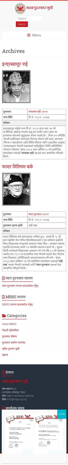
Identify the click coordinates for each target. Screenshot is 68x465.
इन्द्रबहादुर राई (15, 64)
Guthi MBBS (9, 324)
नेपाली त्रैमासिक (10, 330)
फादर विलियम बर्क (17, 166)
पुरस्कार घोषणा (9, 336)
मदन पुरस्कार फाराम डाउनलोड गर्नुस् (20, 285)
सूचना (5, 354)
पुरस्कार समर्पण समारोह (13, 342)
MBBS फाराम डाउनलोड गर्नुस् (17, 304)
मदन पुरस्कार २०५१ (39, 214)
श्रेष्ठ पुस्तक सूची (11, 348)
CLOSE (62, 414)
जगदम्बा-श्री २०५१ (38, 111)
